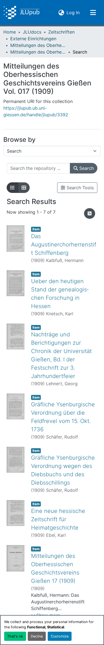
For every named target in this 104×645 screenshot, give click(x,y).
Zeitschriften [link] (61, 32)
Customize (60, 636)
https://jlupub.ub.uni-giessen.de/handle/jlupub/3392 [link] (35, 111)
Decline (37, 636)
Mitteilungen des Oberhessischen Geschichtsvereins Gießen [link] (38, 45)
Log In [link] (73, 12)
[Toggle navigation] (93, 12)
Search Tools (79, 187)
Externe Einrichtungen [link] (33, 38)
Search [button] (86, 168)
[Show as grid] (24, 187)
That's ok (15, 636)
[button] (21, 12)
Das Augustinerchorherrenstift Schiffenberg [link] (63, 244)
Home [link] (9, 32)
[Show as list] (12, 187)
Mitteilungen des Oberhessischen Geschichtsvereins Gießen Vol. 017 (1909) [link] (38, 52)
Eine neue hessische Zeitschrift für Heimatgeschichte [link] (58, 519)
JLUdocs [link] (32, 32)
